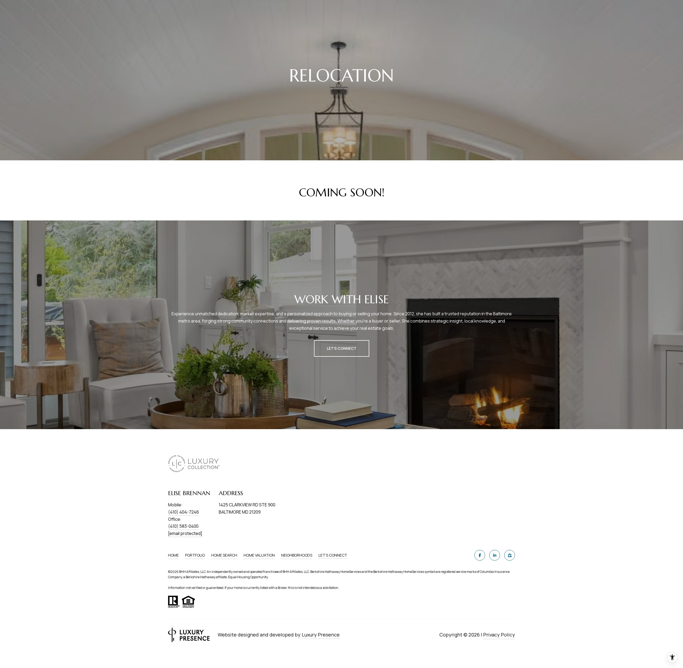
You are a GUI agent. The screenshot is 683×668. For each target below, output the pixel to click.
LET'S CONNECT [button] (341, 348)
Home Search (224, 555)
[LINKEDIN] (494, 555)
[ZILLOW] (509, 555)
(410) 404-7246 (183, 512)
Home (173, 555)
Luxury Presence (321, 634)
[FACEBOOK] (479, 555)
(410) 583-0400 (183, 526)
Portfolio (195, 555)
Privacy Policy (499, 634)
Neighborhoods (296, 555)
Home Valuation (259, 555)
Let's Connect (333, 555)
